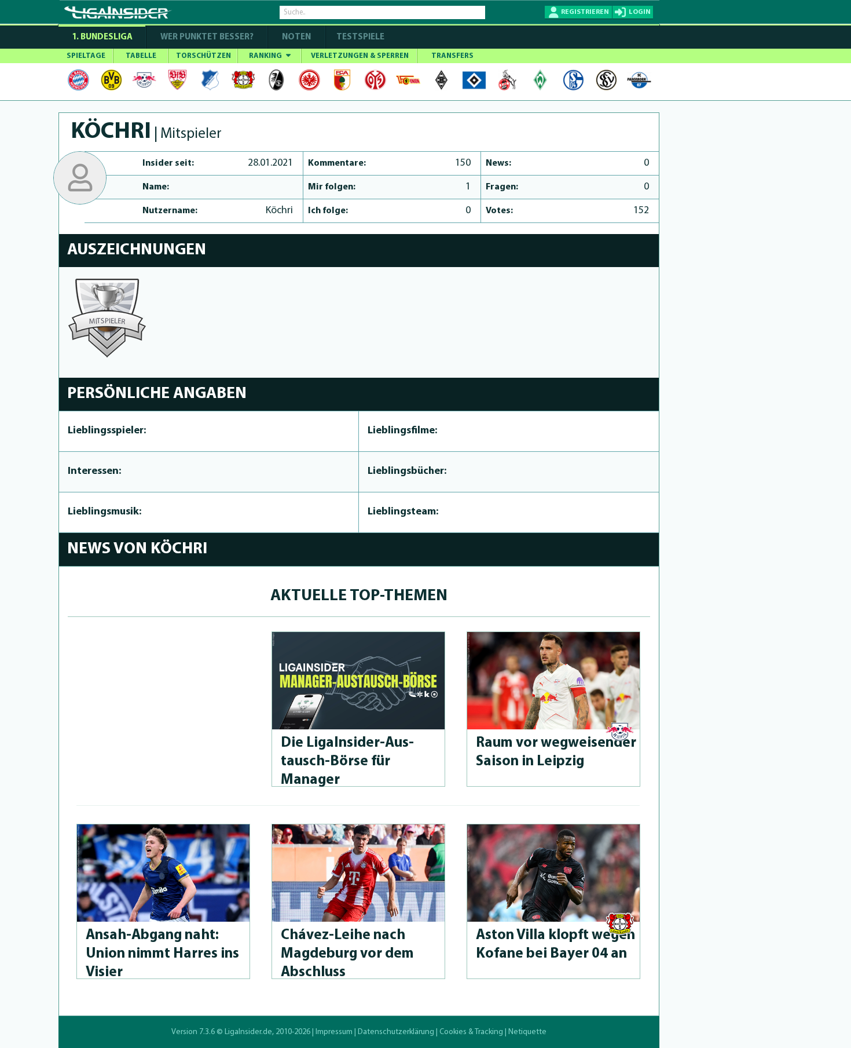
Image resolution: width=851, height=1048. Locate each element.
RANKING (266, 56)
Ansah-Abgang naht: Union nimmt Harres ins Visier (162, 954)
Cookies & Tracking (471, 1032)
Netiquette (527, 1032)
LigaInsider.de (248, 1032)
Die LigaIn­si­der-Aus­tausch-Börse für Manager (347, 761)
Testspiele (359, 37)
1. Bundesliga (102, 37)
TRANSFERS (452, 56)
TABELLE (141, 56)
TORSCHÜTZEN (203, 56)
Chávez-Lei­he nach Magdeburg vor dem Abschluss (347, 954)
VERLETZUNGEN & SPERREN (360, 56)
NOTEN (296, 37)
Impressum (334, 1032)
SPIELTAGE (86, 56)
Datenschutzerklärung (396, 1032)
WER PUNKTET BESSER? (207, 37)
